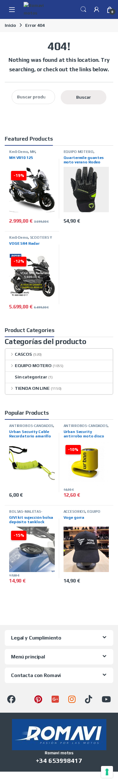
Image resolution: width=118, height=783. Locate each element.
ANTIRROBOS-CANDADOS (31, 426)
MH (33, 152)
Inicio (10, 25)
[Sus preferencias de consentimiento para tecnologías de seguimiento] (107, 772)
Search (83, 9)
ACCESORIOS (75, 511)
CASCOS (23, 354)
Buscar (83, 97)
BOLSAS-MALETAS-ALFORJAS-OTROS (25, 513)
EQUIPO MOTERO (78, 152)
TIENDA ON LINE (32, 388)
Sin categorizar (31, 376)
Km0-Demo (18, 152)
